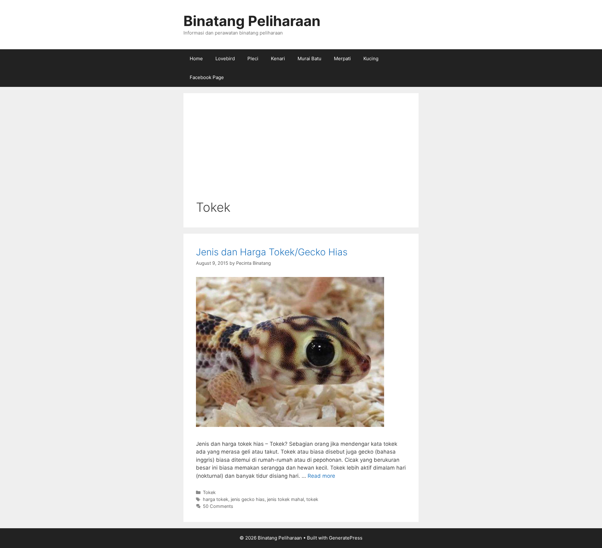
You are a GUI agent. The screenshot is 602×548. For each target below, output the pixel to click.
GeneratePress (345, 538)
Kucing (370, 58)
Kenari (278, 58)
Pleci (252, 58)
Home (196, 58)
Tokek (209, 492)
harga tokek (215, 499)
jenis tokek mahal (285, 499)
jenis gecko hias (248, 499)
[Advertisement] (301, 153)
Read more (321, 476)
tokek (312, 499)
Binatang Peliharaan (251, 20)
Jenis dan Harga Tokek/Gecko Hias (271, 252)
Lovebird (225, 58)
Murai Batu (309, 58)
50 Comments (218, 506)
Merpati (342, 58)
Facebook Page (207, 77)
